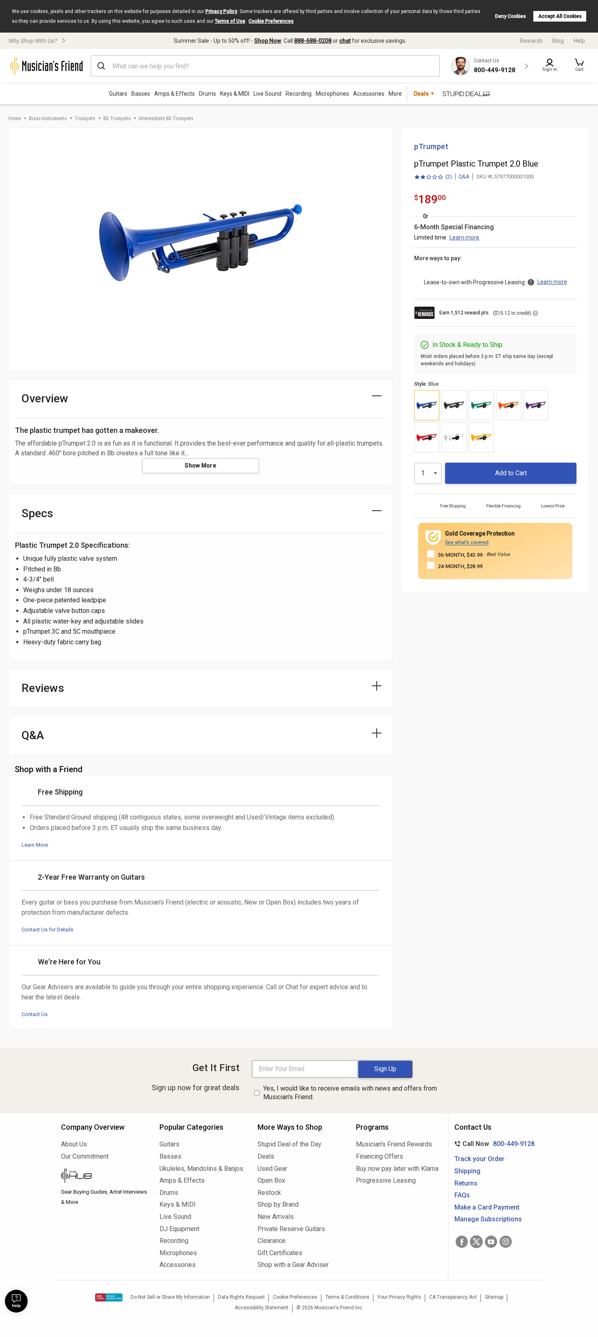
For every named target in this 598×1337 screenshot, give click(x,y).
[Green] (481, 405)
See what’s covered (467, 542)
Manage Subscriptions (488, 1219)
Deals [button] (421, 93)
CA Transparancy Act (453, 1297)
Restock (269, 1192)
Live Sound (267, 93)
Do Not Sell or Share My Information (170, 1297)
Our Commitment (85, 1156)
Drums (207, 93)
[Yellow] (481, 437)
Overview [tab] (45, 398)
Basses (140, 93)
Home (15, 118)
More (395, 93)
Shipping (467, 1171)
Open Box (271, 1180)
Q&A (463, 176)
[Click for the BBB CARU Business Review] (108, 1297)
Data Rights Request (241, 1297)
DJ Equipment (179, 1229)
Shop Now (267, 40)
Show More (200, 465)
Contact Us (35, 1014)
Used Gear (272, 1168)
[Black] (454, 405)
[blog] (104, 1176)
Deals (266, 1156)
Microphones (332, 93)
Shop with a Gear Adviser (293, 1265)
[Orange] (508, 405)
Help (579, 40)
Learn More (35, 845)
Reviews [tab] (43, 688)
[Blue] (426, 405)
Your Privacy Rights (399, 1297)
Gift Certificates (280, 1253)
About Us (74, 1144)
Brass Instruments (48, 118)
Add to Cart (511, 473)
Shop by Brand (278, 1204)
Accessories (368, 93)
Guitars (118, 93)
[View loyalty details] (535, 314)
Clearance (272, 1241)
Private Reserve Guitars (291, 1229)
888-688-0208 (313, 40)
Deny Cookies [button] (510, 16)
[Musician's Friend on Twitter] (476, 1241)
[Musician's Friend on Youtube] (491, 1241)
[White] (454, 437)
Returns (466, 1183)
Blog (558, 40)
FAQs (462, 1195)
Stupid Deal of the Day (289, 1144)
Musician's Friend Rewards (394, 1144)
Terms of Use (230, 21)
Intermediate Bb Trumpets (166, 118)
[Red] (426, 437)
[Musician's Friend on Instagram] (505, 1241)
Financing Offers (379, 1156)
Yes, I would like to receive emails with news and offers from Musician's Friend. (350, 1093)
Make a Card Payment (486, 1207)
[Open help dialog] (16, 1301)
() (433, 177)
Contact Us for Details (47, 929)
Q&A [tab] (33, 735)
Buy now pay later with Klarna (397, 1168)
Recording (299, 93)
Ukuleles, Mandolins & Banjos (201, 1168)
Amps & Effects (174, 93)
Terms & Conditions (347, 1297)
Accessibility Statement (261, 1308)
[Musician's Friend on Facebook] (461, 1241)
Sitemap (494, 1297)
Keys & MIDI (234, 93)
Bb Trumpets (117, 118)
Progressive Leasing (386, 1180)
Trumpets (85, 118)
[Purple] (535, 405)
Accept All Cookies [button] (560, 16)
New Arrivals (276, 1217)
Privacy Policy (221, 11)
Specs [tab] (37, 513)
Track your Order (479, 1159)
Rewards (531, 40)
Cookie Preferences (271, 21)
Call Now (493, 1144)
